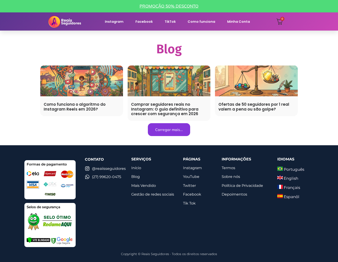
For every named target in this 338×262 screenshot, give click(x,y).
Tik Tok (189, 203)
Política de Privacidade (242, 185)
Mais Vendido (143, 185)
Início (136, 168)
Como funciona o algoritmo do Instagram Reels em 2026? (75, 107)
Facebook (144, 21)
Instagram (114, 21)
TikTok (170, 21)
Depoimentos (234, 194)
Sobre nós (231, 176)
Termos (228, 168)
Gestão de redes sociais (152, 194)
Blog (135, 176)
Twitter (189, 185)
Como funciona (201, 21)
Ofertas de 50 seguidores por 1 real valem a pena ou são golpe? (253, 107)
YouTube (191, 176)
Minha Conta (238, 21)
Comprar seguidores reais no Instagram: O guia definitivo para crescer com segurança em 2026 (164, 109)
